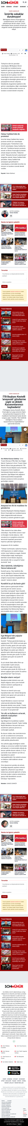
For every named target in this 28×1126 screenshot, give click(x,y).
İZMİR (2, 6)
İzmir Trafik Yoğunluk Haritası (21, 1052)
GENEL (24, 1081)
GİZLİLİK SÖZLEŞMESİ (6, 1102)
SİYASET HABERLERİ (6, 1105)
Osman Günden (6, 53)
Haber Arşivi (20, 1062)
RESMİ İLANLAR (9, 1083)
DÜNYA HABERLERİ (6, 1111)
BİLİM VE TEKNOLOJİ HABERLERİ (9, 1114)
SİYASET (15, 6)
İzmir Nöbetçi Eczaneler (5, 1046)
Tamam (19, 1124)
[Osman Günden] (4, 213)
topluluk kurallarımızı (15, 291)
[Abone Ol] (26, 50)
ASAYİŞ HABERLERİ (6, 1112)
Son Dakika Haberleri (8, 1062)
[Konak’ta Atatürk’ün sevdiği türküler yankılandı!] (7, 257)
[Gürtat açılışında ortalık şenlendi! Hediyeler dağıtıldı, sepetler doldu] (21, 257)
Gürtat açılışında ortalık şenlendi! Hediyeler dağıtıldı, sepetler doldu (20, 263)
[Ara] (23, 2)
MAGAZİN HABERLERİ (6, 1109)
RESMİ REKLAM (18, 1083)
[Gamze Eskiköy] (4, 824)
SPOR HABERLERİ (5, 1108)
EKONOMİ (23, 6)
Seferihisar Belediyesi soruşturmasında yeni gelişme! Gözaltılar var (20, 234)
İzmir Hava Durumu (21, 1046)
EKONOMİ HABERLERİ (6, 1106)
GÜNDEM (9, 6)
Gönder (4, 286)
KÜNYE (3, 1100)
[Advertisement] (14, 107)
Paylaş (4, 49)
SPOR (2, 1081)
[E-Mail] (11, 216)
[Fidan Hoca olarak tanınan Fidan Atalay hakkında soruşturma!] (7, 241)
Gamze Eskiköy (5, 448)
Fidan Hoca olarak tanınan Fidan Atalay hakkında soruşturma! (6, 247)
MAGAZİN (8, 1081)
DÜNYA (19, 1081)
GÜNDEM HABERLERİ (6, 1103)
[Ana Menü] (25, 2)
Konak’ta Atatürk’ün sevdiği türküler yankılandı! (6, 263)
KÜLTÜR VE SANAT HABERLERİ (8, 1116)
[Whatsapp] (14, 1041)
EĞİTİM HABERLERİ (6, 1115)
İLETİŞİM (9, 1100)
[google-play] (14, 1073)
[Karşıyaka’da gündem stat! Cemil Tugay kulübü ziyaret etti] (7, 228)
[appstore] (14, 1068)
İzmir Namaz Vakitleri (5, 1052)
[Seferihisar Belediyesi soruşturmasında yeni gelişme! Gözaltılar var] (21, 228)
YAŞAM (14, 1081)
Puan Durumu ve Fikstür (6, 1057)
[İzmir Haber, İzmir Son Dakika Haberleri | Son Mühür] (9, 2)
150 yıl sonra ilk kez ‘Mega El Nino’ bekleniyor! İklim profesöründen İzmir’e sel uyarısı (21, 248)
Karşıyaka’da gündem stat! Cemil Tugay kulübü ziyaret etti (7, 234)
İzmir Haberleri (14, 11)
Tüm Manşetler (20, 1056)
